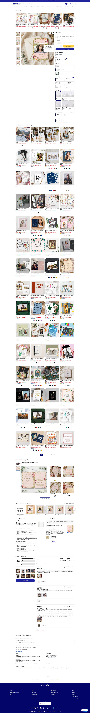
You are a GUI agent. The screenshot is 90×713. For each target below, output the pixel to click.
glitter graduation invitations (31, 667)
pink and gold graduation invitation (21, 667)
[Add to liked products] (53, 33)
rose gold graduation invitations (41, 667)
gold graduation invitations (60, 667)
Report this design (70, 532)
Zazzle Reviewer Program (41, 610)
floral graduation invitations (51, 667)
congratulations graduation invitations (44, 668)
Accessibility (59, 711)
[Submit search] (66, 4)
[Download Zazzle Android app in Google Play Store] (56, 707)
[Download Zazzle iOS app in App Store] (49, 707)
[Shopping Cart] (76, 4)
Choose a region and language (44, 701)
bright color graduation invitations (32, 668)
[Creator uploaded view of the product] (37, 48)
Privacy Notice (52, 711)
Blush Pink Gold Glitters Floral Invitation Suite (29, 462)
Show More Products (45, 498)
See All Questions (19, 651)
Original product (43, 581)
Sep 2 (58, 42)
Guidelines (55, 711)
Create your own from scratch (41, 528)
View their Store (52, 540)
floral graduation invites (22, 668)
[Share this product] (50, 33)
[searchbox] (44, 4)
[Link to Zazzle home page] (16, 4)
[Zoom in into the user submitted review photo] (18, 571)
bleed (28, 539)
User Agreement (46, 711)
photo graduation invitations (54, 668)
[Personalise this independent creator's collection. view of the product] (34, 479)
